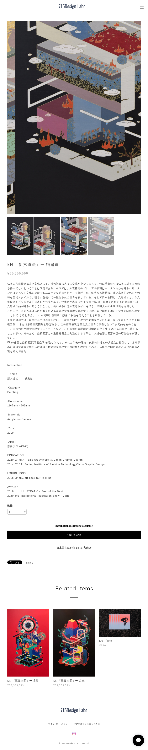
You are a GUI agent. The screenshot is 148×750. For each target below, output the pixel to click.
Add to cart (74, 534)
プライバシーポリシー (59, 724)
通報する (29, 563)
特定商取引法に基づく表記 (87, 724)
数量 (10, 505)
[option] (74, 117)
